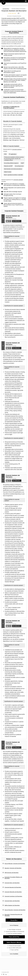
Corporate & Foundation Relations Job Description (13, 877)
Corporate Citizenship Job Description (13, 891)
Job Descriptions (6, 8)
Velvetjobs (3, 2)
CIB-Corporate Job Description (12, 872)
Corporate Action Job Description (12, 882)
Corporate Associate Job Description (13, 887)
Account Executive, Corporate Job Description (15, 909)
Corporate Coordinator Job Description (13, 896)
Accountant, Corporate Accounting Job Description (13, 915)
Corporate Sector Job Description (12, 900)
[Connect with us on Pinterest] (3, 974)
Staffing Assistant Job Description (12, 905)
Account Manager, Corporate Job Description (15, 863)
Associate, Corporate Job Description (13, 868)
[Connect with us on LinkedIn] (6, 974)
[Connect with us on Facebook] (1, 974)
